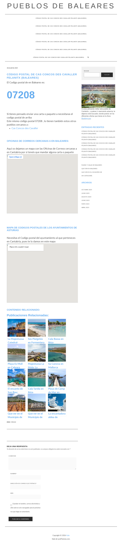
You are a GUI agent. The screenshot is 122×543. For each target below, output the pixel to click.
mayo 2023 (85, 204)
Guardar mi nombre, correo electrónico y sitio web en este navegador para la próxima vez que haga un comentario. (25, 508)
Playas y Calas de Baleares (91, 165)
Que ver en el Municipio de (91, 172)
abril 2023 (85, 207)
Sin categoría (86, 175)
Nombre (13, 473)
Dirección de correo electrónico (23, 483)
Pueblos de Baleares (61, 6)
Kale (67, 535)
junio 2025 (85, 193)
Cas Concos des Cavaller (25, 128)
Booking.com (86, 118)
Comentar (12, 456)
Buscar (86, 71)
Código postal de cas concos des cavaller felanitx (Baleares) (61, 18)
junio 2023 (85, 200)
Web (11, 493)
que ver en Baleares (89, 168)
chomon (13, 422)
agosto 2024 (86, 197)
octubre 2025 (86, 189)
